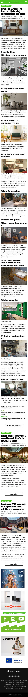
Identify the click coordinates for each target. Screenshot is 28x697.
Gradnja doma (8, 684)
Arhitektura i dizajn (19, 682)
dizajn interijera (14, 406)
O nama (11, 686)
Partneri (25, 680)
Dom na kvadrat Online (6, 680)
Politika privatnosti (19, 689)
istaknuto (22, 406)
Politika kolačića (9, 689)
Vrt (13, 684)
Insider (24, 40)
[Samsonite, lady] (12, 655)
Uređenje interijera (10, 682)
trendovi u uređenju (7, 408)
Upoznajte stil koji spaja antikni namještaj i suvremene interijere (11, 261)
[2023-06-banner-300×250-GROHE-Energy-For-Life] (12, 587)
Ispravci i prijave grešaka (20, 686)
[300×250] (12, 609)
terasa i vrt (10, 465)
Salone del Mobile (17, 535)
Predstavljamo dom (17, 680)
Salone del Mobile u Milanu (16, 480)
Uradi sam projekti (20, 684)
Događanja (6, 686)
